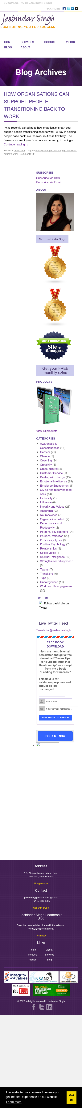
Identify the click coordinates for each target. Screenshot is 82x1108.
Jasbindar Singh (56, 1001)
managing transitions (65, 150)
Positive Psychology (52, 544)
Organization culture (52, 519)
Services (27, 42)
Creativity (46, 464)
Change (45, 456)
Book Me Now (55, 736)
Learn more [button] (14, 1102)
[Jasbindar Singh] (27, 26)
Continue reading (16, 144)
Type (43, 578)
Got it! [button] (71, 1097)
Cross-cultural (49, 469)
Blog (8, 47)
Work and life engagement (56, 586)
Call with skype (41, 907)
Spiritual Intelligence (52, 557)
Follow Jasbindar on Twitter (54, 605)
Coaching (46, 460)
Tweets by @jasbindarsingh (53, 630)
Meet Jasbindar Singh (52, 239)
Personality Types (51, 540)
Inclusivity (46, 498)
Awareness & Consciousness (49, 445)
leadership (46, 511)
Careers (45, 452)
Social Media (48, 552)
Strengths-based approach (56, 561)
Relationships (48, 548)
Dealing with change (52, 477)
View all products (46, 431)
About (25, 47)
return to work (11, 153)
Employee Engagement (54, 485)
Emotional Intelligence (53, 481)
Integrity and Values (52, 506)
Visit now (41, 935)
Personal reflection (51, 536)
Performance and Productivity (51, 525)
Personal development (54, 532)
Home (8, 42)
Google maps (41, 883)
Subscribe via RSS (48, 178)
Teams (44, 569)
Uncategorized (49, 582)
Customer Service (51, 473)
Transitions (19, 150)
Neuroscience (48, 515)
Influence (45, 502)
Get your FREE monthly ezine (55, 370)
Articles (32, 959)
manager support (44, 150)
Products (50, 42)
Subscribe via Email (48, 182)
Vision (70, 42)
